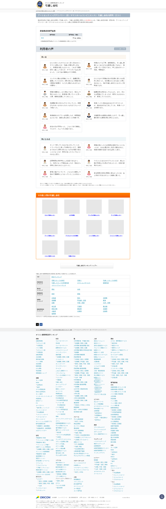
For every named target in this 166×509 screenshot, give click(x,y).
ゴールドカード (42, 417)
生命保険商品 (115, 414)
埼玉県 (54, 306)
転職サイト (97, 350)
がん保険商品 (115, 421)
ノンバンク (46, 407)
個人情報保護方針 (73, 497)
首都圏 (54, 300)
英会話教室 (77, 423)
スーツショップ (78, 486)
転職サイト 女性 (99, 352)
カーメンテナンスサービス (64, 419)
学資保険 (38, 370)
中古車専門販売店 (62, 400)
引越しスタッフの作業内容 (60, 283)
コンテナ (59, 377)
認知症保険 (114, 428)
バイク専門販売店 (62, 409)
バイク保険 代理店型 (117, 394)
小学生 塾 (77, 393)
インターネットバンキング (44, 396)
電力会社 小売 (60, 453)
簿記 (80, 433)
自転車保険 (39, 354)
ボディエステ (98, 431)
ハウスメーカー (42, 488)
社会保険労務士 (85, 435)
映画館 (96, 460)
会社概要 (54, 497)
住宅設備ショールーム (42, 460)
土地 (52, 440)
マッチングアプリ (99, 453)
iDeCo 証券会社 (40, 391)
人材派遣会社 (98, 391)
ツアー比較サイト (61, 476)
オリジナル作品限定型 (64, 434)
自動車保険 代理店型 (117, 389)
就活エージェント (99, 341)
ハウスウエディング (100, 441)
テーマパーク (98, 473)
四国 (113, 364)
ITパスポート (84, 439)
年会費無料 (40, 412)
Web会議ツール (98, 408)
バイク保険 (39, 348)
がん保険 (38, 368)
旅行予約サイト (60, 462)
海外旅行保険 (40, 359)
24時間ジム (77, 465)
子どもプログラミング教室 (82, 455)
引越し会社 (59, 382)
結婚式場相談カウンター (101, 448)
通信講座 (76, 428)
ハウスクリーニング (62, 350)
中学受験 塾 (77, 380)
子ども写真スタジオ (62, 425)
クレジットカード (41, 410)
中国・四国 (81, 303)
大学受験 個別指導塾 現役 (81, 345)
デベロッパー (41, 490)
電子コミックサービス (62, 430)
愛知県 (79, 309)
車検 (57, 416)
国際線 (64, 474)
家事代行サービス (61, 348)
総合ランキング (57, 277)
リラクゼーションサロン (81, 467)
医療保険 (38, 366)
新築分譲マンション (42, 470)
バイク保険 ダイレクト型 (118, 391)
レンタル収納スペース (64, 375)
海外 (62, 481)
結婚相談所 (97, 446)
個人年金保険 (115, 437)
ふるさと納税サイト (62, 370)
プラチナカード (118, 479)
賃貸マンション (40, 458)
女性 (78, 289)
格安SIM (114, 343)
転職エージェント (99, 357)
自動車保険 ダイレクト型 (118, 387)
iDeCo (112, 456)
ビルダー (40, 479)
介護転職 (96, 361)
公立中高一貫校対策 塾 (81, 389)
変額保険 (113, 439)
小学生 (88, 405)
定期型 (119, 410)
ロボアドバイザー (41, 430)
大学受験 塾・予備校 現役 (81, 341)
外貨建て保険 (115, 430)
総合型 (59, 432)
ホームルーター (115, 352)
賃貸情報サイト (40, 456)
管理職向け (98, 415)
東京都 (105, 306)
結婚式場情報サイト (100, 450)
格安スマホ (115, 345)
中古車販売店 (60, 398)
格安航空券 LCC (61, 471)
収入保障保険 (116, 419)
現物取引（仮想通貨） (44, 426)
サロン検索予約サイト (100, 434)
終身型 (114, 410)
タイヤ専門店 (78, 491)
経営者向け (98, 413)
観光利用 (59, 488)
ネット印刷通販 (98, 404)
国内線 (59, 474)
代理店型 (40, 345)
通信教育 (76, 402)
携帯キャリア (116, 348)
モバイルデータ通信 (117, 354)
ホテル (58, 483)
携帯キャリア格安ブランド (120, 350)
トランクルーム (60, 373)
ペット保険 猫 (115, 405)
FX (37, 403)
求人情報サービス (99, 375)
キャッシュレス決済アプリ (44, 421)
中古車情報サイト (61, 396)
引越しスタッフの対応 (110, 280)
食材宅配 (58, 354)
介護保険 (113, 433)
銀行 (38, 387)
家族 (78, 294)
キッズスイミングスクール (81, 470)
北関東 (105, 298)
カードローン (40, 405)
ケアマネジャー (86, 437)
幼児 (76, 421)
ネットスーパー (60, 364)
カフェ (58, 421)
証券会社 (40, 385)
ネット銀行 (39, 394)
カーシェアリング (61, 384)
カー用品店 (77, 488)
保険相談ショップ (41, 373)
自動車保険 (39, 341)
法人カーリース (98, 401)
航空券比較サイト (61, 467)
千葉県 (79, 306)
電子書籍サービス (61, 428)
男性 (53, 289)
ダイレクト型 (41, 343)
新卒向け (98, 420)
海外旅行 (66, 465)
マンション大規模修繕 (42, 451)
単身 (42, 38)
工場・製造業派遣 (99, 370)
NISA (37, 382)
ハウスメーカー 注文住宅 (43, 474)
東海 (104, 300)
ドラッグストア (78, 481)
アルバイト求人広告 (100, 394)
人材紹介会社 (98, 388)
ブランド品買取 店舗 (62, 441)
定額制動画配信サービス (63, 423)
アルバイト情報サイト (100, 348)
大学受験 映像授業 (79, 354)
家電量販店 (77, 479)
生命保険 (38, 364)
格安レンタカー (60, 389)
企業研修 (96, 411)
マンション (40, 440)
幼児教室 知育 (78, 412)
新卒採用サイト (98, 381)
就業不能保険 (115, 426)
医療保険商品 (115, 407)
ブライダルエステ (99, 427)
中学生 (83, 405)
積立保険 (113, 442)
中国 (126, 361)
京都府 (105, 309)
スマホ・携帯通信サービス (119, 341)
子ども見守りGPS (61, 455)
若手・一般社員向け (101, 417)
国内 (58, 481)
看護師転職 (97, 359)
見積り (79, 280)
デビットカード (40, 419)
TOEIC (77, 435)
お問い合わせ (82, 497)
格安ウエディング (99, 443)
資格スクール (78, 442)
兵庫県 (79, 311)
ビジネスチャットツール (101, 406)
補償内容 (106, 283)
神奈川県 (54, 309)
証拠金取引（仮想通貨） (44, 428)
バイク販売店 (60, 407)
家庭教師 (76, 407)
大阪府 (54, 311)
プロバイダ (114, 357)
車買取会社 (59, 393)
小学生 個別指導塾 (79, 398)
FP (76, 430)
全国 (104, 469)
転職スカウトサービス (100, 354)
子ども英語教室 (78, 419)
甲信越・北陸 (81, 300)
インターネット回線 (117, 368)
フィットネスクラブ (80, 463)
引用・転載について (93, 497)
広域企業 (114, 366)
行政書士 (78, 437)
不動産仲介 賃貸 (41, 454)
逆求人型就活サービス (100, 345)
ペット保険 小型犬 (116, 403)
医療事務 (81, 430)
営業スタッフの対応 (58, 280)
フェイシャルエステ (100, 429)
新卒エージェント (99, 385)
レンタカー (59, 386)
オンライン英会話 (79, 426)
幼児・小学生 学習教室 (81, 409)
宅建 (76, 433)
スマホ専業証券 (40, 389)
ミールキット (60, 359)
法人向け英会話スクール (81, 453)
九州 (52, 449)
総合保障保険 (115, 435)
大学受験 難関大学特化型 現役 (83, 350)
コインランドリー (61, 352)
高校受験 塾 (77, 357)
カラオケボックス (99, 471)
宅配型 (59, 380)
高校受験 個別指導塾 (80, 368)
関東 (106, 462)
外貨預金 (38, 398)
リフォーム (39, 463)
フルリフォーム (42, 465)
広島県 (105, 311)
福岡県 (54, 313)
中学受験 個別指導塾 (80, 384)
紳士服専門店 (78, 484)
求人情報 (102, 497)
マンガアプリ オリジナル (63, 439)
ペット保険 (39, 361)
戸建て (47, 440)
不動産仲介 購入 (41, 442)
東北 (78, 298)
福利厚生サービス (61, 451)
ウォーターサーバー (62, 341)
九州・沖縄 (106, 303)
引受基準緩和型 (116, 412)
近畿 (53, 303)
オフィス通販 (60, 446)
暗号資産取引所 (40, 423)
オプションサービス (83, 283)
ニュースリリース (62, 497)
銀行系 (39, 407)
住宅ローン (39, 401)
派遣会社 (96, 368)
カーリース (59, 391)
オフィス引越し (60, 444)
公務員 (77, 439)
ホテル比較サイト (61, 469)
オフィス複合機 (60, 448)
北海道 (54, 298)
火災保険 (38, 357)
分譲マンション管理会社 (43, 447)
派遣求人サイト (98, 373)
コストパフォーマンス (59, 285)
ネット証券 (39, 380)
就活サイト (97, 343)
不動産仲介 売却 (41, 438)
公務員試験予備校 (79, 451)
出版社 (59, 437)
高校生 (77, 405)
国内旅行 (59, 465)
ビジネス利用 (61, 485)
